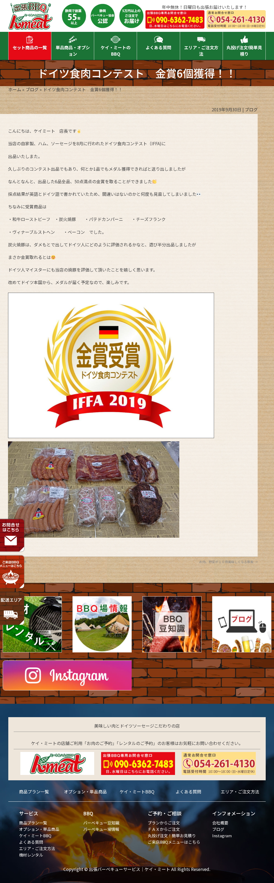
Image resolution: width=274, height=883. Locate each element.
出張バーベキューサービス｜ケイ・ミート (129, 869)
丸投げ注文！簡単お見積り (172, 835)
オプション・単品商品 (85, 791)
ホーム (14, 89)
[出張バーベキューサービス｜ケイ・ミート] (30, 24)
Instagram (222, 835)
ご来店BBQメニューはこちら (174, 842)
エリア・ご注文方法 (240, 791)
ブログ (32, 89)
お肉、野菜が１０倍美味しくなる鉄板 (228, 561)
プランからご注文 (164, 822)
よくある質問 (188, 791)
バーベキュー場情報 (101, 829)
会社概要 (220, 822)
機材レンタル (31, 855)
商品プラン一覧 (34, 791)
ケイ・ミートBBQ (137, 791)
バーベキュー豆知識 (101, 822)
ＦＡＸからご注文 (164, 829)
